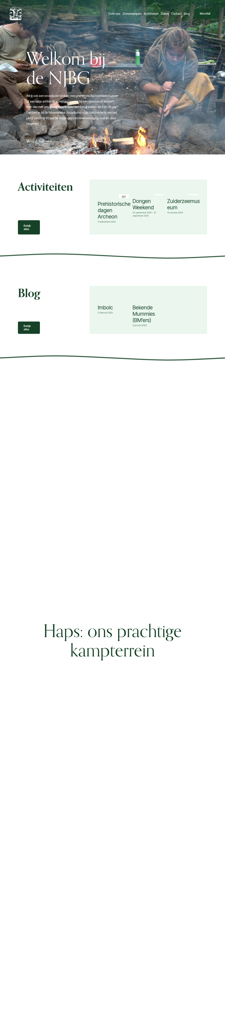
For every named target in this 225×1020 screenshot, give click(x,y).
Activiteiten (151, 13)
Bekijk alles (27, 227)
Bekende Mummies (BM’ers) (144, 313)
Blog (187, 13)
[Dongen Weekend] (149, 193)
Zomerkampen (132, 13)
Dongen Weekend (143, 204)
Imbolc (105, 307)
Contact (176, 13)
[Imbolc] (114, 300)
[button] (194, 188)
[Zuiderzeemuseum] (183, 193)
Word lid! (205, 13)
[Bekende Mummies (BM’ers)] (149, 300)
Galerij (165, 13)
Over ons (114, 13)
